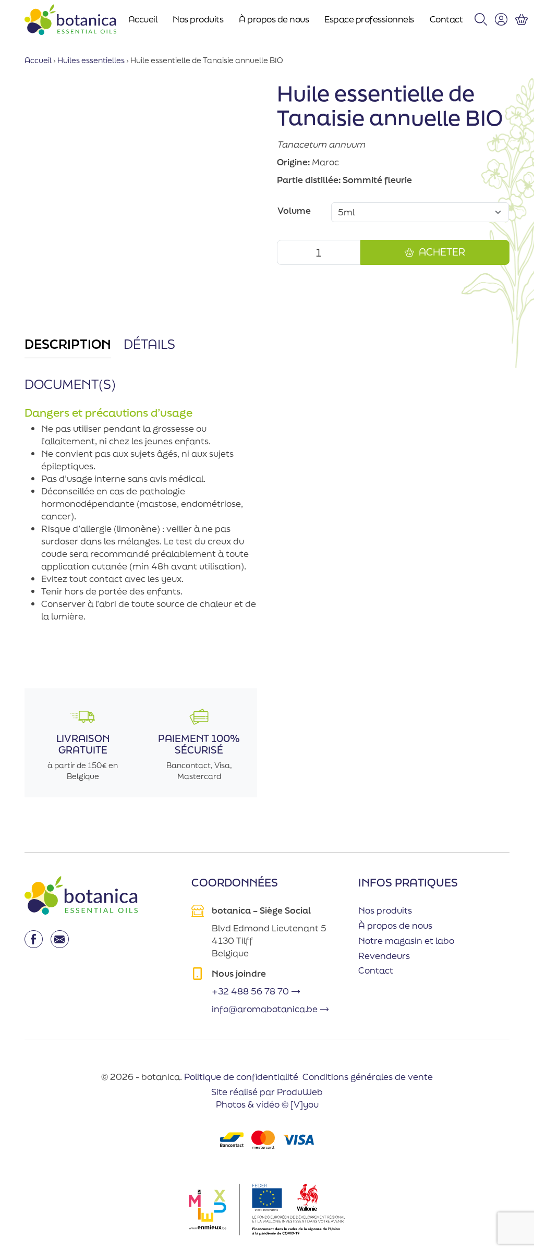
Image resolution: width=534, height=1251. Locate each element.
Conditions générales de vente (367, 1077)
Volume (294, 210)
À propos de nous (274, 19)
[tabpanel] (141, 520)
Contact (446, 19)
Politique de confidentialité (241, 1077)
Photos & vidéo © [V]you (267, 1104)
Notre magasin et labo (406, 940)
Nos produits (198, 19)
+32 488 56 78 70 (250, 991)
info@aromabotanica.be (265, 1009)
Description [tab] (68, 344)
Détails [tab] (149, 344)
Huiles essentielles (91, 60)
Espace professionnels (369, 19)
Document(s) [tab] (70, 384)
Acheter (442, 252)
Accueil (142, 19)
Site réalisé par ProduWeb (267, 1092)
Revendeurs (384, 956)
